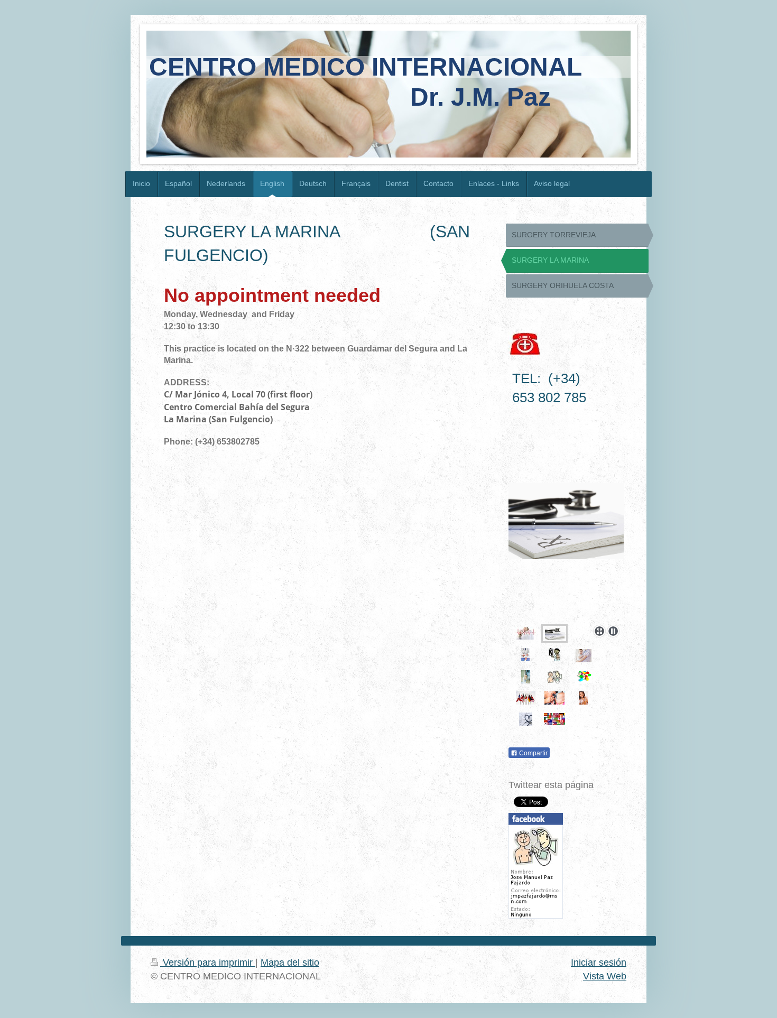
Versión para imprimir (207, 962)
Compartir (532, 753)
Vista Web (604, 976)
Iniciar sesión (598, 962)
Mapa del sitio (290, 962)
